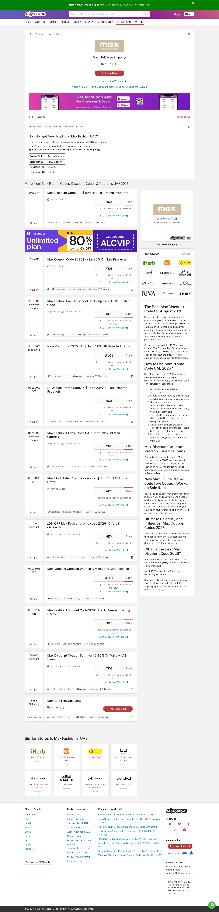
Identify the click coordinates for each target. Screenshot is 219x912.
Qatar (27, 836)
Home (28, 22)
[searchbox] (105, 14)
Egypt (28, 840)
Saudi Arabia (31, 814)
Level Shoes (123, 765)
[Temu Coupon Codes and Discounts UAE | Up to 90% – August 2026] (66, 751)
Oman (28, 831)
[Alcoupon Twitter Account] (179, 824)
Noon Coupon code (77, 852)
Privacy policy (74, 836)
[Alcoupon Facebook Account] (188, 824)
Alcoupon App (124, 22)
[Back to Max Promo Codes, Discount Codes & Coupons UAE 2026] (189, 34)
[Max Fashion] (109, 45)
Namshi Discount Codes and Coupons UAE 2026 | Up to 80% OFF (128, 845)
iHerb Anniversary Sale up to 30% (87, 5)
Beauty (77, 22)
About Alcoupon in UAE (78, 831)
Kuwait (28, 823)
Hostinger (38, 792)
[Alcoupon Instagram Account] (170, 824)
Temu (66, 765)
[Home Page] (35, 14)
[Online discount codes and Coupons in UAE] (30, 34)
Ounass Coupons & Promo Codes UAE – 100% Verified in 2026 (129, 851)
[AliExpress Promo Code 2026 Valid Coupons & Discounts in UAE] (167, 293)
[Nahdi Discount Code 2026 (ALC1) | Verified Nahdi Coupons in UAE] (185, 283)
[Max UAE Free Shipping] (167, 215)
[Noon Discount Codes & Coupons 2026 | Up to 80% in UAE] (95, 751)
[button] (193, 3)
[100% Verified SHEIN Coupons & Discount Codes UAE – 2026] (185, 293)
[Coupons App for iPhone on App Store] (142, 21)
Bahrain (28, 827)
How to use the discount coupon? (79, 842)
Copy (129, 201)
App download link (180, 846)
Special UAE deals (76, 819)
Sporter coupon (75, 861)
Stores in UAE (74, 814)
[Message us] (212, 905)
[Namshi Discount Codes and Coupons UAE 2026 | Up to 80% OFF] (66, 778)
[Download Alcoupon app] (109, 101)
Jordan (28, 844)
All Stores (40, 22)
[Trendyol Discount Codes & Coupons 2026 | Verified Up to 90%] (123, 778)
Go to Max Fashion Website (108, 81)
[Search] (146, 14)
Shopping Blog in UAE (77, 823)
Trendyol (123, 789)
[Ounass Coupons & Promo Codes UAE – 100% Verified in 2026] (95, 778)
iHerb (38, 762)
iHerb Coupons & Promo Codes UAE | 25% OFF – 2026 (125, 814)
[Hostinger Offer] (81, 241)
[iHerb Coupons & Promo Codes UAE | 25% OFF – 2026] (38, 751)
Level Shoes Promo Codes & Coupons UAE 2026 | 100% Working (126, 833)
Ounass (95, 792)
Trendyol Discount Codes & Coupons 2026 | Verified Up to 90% (130, 855)
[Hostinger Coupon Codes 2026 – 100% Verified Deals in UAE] (38, 778)
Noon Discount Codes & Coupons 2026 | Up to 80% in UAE (127, 827)
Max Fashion (54, 34)
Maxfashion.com (158, 392)
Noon (95, 762)
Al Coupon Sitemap (76, 827)
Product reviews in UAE (78, 856)
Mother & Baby (105, 22)
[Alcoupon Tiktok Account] (175, 830)
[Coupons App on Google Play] (136, 21)
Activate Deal (109, 73)
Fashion (89, 22)
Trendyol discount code (79, 848)
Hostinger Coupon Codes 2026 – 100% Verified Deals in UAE (128, 839)
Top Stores (151, 254)
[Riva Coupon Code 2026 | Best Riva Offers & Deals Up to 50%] (149, 293)
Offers (52, 22)
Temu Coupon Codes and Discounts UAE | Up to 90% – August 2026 (129, 821)
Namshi (66, 789)
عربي (178, 14)
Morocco (29, 849)
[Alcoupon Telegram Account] (184, 830)
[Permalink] (48, 289)
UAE (27, 819)
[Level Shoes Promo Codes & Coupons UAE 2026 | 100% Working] (123, 751)
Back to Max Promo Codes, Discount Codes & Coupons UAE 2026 (110, 86)
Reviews (64, 22)
